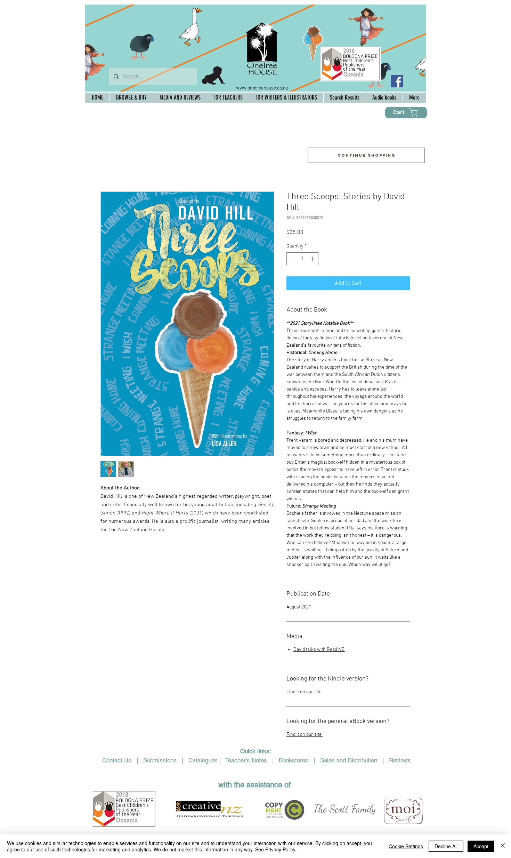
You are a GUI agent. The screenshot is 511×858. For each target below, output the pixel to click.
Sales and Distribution (348, 760)
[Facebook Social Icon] (397, 81)
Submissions (160, 760)
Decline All (446, 846)
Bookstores (293, 760)
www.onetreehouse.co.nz (262, 88)
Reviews (400, 760)
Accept (480, 846)
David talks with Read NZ (319, 650)
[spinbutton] (302, 259)
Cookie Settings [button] (406, 846)
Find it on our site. (304, 692)
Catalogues (203, 760)
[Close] (502, 846)
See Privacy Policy (275, 849)
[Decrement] (291, 259)
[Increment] (313, 259)
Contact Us (117, 760)
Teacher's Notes (246, 760)
